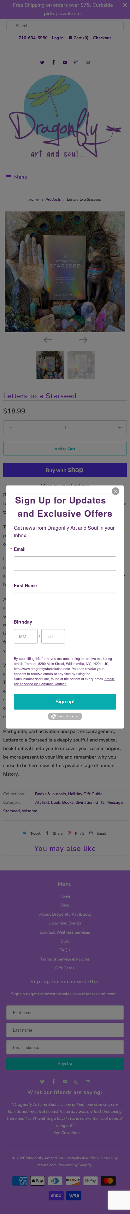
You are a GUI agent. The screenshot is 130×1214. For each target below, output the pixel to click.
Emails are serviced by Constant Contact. (64, 681)
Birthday (23, 622)
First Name (25, 586)
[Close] (115, 491)
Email (20, 549)
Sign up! (65, 701)
